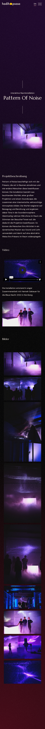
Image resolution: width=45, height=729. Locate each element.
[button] (40, 4)
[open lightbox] (22, 364)
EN (35, 4)
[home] (11, 4)
